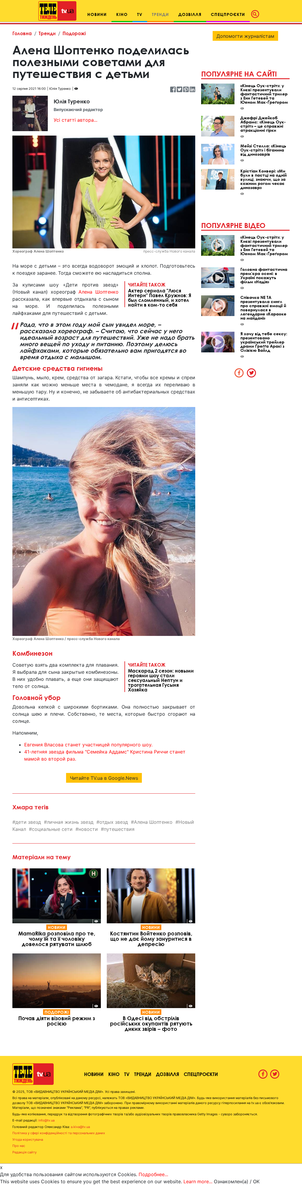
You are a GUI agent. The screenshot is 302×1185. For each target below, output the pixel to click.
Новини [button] (97, 14)
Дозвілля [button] (189, 14)
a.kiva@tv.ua (80, 1127)
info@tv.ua (46, 1120)
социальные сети (52, 829)
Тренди (47, 33)
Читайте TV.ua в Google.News (104, 778)
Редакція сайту (24, 1152)
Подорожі (74, 33)
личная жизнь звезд (70, 822)
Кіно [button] (122, 14)
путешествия (119, 829)
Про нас (18, 1146)
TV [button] (139, 14)
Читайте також (159, 294)
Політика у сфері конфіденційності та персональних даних (58, 1133)
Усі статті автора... (75, 120)
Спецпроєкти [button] (228, 14)
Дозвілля (167, 1074)
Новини (56, 927)
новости (88, 829)
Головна (22, 33)
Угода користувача (27, 1139)
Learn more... (197, 1181)
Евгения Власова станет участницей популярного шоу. (88, 745)
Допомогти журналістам (245, 36)
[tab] (239, 372)
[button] (257, 14)
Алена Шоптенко (98, 292)
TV (126, 1074)
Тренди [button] (160, 14)
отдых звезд (113, 822)
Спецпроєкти (201, 1074)
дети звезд (28, 822)
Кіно (113, 1074)
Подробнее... (153, 1174)
